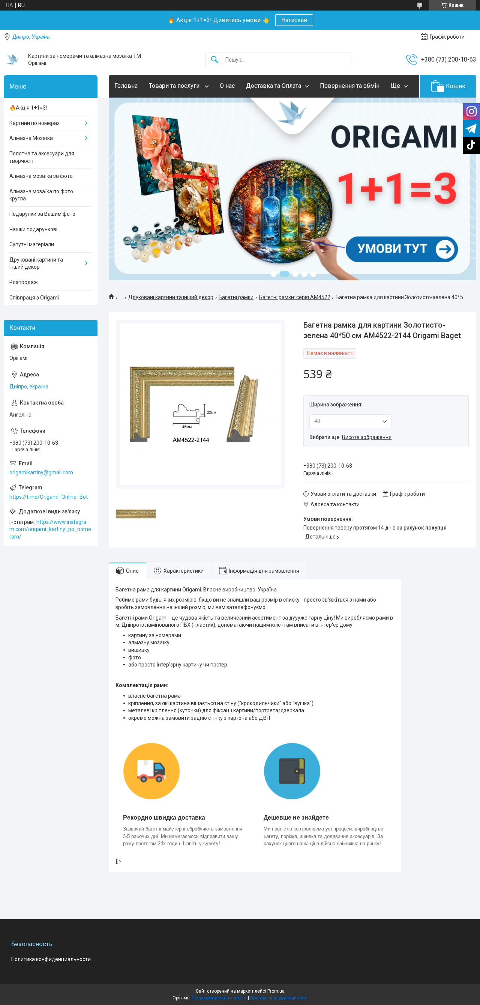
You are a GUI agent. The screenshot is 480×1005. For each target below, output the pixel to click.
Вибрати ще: (350, 437)
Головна (126, 85)
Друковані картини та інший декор (170, 297)
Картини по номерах (34, 123)
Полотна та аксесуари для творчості (41, 157)
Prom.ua (276, 991)
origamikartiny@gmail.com (41, 472)
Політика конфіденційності (279, 997)
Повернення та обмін (350, 85)
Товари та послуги (175, 85)
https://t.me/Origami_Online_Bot (48, 497)
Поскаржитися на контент (219, 997)
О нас (227, 85)
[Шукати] (214, 60)
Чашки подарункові (33, 229)
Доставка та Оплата (273, 85)
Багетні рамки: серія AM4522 (294, 297)
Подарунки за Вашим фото (42, 214)
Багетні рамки (236, 297)
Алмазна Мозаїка (31, 138)
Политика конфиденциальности (51, 959)
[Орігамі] (13, 59)
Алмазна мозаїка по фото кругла (41, 195)
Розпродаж (23, 282)
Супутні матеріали (31, 244)
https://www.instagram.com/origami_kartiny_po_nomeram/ (50, 529)
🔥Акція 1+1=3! (28, 108)
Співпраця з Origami (34, 298)
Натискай (294, 20)
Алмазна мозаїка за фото (41, 176)
